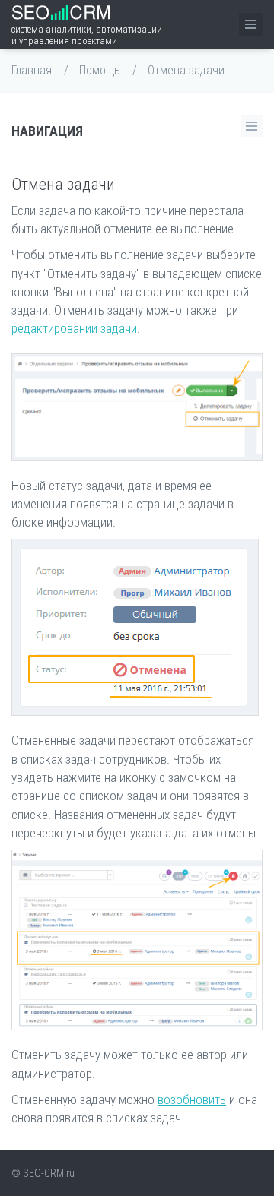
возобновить (192, 1099)
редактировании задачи (74, 328)
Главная (31, 70)
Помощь (99, 70)
